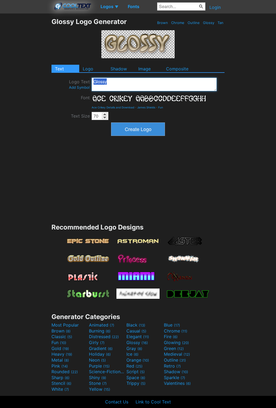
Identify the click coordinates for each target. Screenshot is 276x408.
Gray (134, 348)
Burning (100, 331)
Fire (171, 336)
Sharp (60, 377)
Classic (61, 336)
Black (135, 325)
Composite (177, 68)
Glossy (208, 22)
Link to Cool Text (153, 401)
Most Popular (65, 325)
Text (59, 68)
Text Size (80, 116)
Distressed (104, 336)
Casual (136, 331)
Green (174, 348)
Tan (220, 22)
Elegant (137, 336)
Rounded (64, 371)
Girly (97, 342)
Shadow (119, 68)
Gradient (101, 348)
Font (85, 97)
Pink (59, 366)
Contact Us (116, 401)
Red (134, 366)
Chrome (177, 22)
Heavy (61, 354)
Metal (60, 360)
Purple (99, 366)
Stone (98, 383)
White (60, 389)
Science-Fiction (107, 371)
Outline (194, 22)
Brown (162, 22)
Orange (137, 360)
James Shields (146, 107)
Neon (97, 360)
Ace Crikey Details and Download (113, 107)
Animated (101, 325)
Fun (160, 107)
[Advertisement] (25, 98)
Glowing (176, 342)
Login (215, 7)
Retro (172, 366)
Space (135, 377)
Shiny (97, 377)
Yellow (99, 389)
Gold (60, 348)
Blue (172, 325)
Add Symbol (79, 87)
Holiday (100, 354)
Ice (132, 354)
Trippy (136, 383)
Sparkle (174, 377)
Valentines (177, 383)
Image (144, 68)
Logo (88, 68)
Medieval (177, 354)
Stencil (61, 383)
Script (135, 371)
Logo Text (79, 84)
